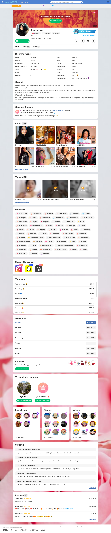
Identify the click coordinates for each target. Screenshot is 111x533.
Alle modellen (6, 6)
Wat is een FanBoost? (89, 35)
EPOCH (37, 526)
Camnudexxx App (60, 6)
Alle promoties (38, 6)
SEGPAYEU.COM (44, 526)
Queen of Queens (58, 110)
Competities (48, 6)
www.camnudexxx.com (26, 526)
